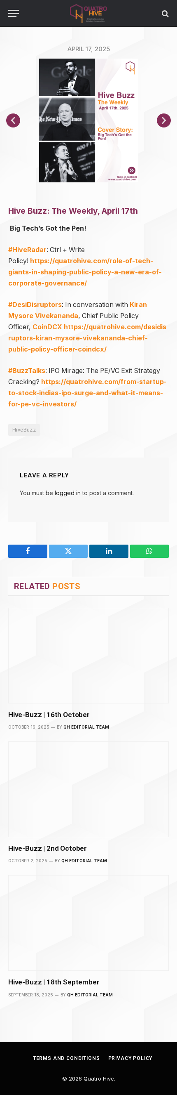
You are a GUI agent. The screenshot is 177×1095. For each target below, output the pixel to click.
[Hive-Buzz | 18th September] (88, 923)
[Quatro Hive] (88, 13)
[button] (13, 120)
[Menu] (13, 13)
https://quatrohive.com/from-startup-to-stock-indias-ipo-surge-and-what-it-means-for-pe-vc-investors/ (87, 393)
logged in (68, 492)
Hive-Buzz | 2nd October (47, 848)
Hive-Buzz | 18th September (54, 982)
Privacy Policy (130, 1058)
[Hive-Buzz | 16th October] (88, 655)
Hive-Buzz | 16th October (49, 714)
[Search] (164, 13)
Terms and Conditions (66, 1058)
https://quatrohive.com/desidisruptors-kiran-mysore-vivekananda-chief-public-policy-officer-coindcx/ (87, 338)
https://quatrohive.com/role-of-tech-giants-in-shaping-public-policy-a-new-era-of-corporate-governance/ (85, 272)
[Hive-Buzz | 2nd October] (88, 789)
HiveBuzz (24, 430)
